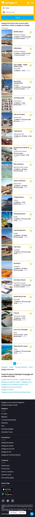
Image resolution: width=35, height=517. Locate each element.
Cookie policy (5, 465)
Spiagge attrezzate (25, 379)
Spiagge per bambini (7, 389)
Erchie (30, 367)
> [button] (20, 363)
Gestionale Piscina (6, 432)
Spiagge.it (4, 367)
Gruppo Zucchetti (13, 405)
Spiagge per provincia (7, 449)
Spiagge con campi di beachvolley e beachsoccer (16, 392)
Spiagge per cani (26, 382)
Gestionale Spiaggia (7, 429)
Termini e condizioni (7, 472)
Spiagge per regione (7, 446)
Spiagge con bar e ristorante (9, 379)
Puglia (11, 367)
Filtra (23, 512)
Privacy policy (5, 468)
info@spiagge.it (9, 510)
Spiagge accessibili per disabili (10, 382)
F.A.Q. (3, 426)
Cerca (17, 17)
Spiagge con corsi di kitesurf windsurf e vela (14, 384)
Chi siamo (4, 414)
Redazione (4, 423)
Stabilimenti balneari (7, 443)
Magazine (4, 417)
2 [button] (17, 363)
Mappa (15, 512)
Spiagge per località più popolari (10, 455)
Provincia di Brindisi (21, 367)
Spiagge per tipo (6, 452)
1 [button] (14, 363)
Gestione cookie (6, 475)
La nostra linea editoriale (8, 420)
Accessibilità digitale (7, 478)
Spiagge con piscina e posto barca (11, 387)
